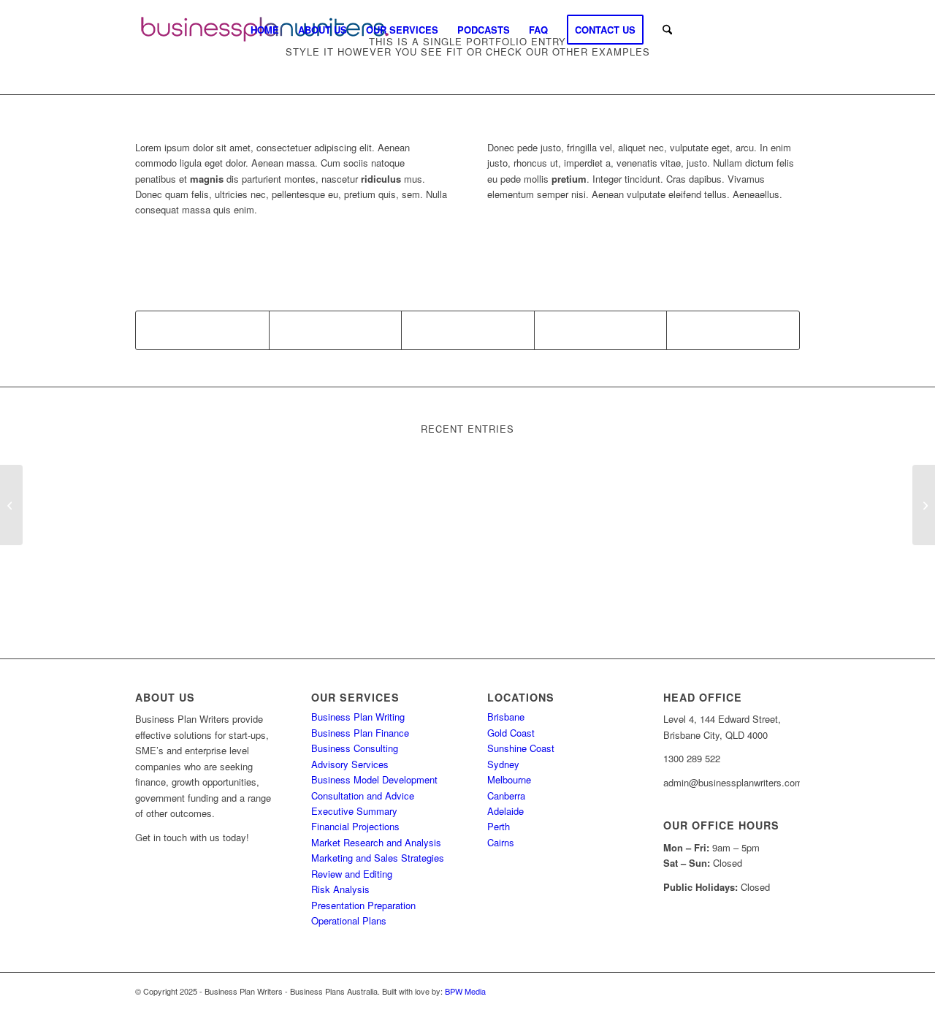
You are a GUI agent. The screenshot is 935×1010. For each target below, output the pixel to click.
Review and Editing (351, 874)
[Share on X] (336, 330)
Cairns (500, 842)
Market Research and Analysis (376, 842)
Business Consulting (354, 748)
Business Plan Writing (358, 717)
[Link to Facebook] (723, 29)
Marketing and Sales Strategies (377, 858)
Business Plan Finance (360, 733)
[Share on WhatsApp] (468, 330)
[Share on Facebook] (202, 330)
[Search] (667, 29)
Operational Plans (348, 920)
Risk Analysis (340, 889)
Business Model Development (374, 779)
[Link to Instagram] (745, 29)
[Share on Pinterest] (601, 330)
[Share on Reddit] (733, 330)
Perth (498, 826)
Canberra (506, 795)
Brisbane (505, 717)
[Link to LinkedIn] (789, 29)
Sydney (503, 764)
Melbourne (509, 779)
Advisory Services (350, 764)
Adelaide (505, 811)
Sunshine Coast (520, 748)
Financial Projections (355, 826)
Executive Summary (354, 811)
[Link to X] (767, 29)
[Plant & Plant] (11, 505)
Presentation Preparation (363, 905)
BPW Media (465, 991)
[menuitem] (265, 29)
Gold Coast (511, 733)
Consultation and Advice (362, 795)
